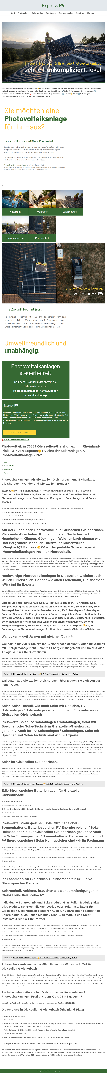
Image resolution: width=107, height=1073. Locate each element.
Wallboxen (51, 13)
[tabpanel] (53, 315)
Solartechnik (8, 469)
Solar (5, 462)
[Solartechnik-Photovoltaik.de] (53, 5)
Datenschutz (63, 1071)
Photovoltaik (23, 13)
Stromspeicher (9, 465)
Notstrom (80, 13)
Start (13, 13)
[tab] (54, 178)
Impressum (56, 1071)
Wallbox (6, 473)
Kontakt (90, 13)
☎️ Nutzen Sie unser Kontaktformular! (15, 440)
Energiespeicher (66, 13)
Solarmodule (37, 13)
